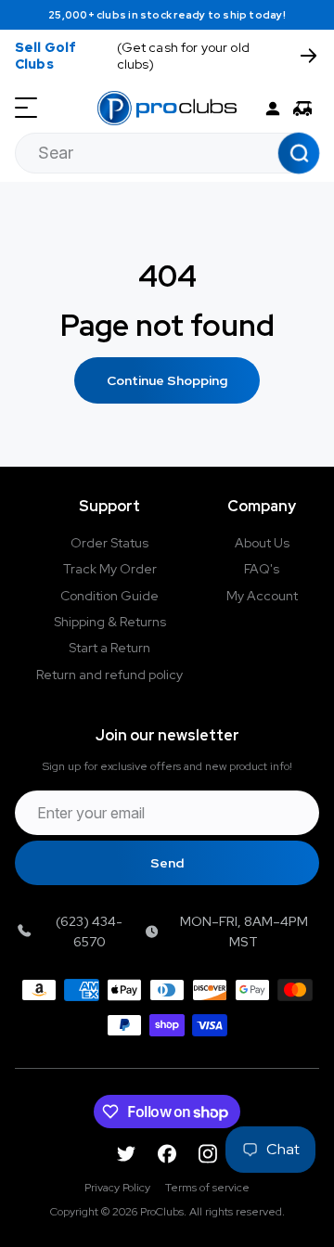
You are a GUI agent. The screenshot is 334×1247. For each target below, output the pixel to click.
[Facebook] (167, 1153)
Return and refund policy (109, 674)
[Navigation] (26, 108)
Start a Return (109, 647)
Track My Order (110, 568)
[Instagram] (208, 1153)
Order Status (109, 542)
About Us (262, 542)
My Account (262, 595)
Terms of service (207, 1187)
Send (167, 863)
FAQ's (261, 568)
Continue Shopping (167, 380)
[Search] (298, 152)
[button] (306, 108)
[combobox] (167, 153)
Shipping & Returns (110, 621)
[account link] (272, 108)
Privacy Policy (117, 1187)
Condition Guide (109, 595)
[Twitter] (126, 1153)
